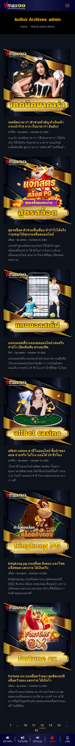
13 (50, 725)
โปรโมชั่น (22, 741)
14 (58, 725)
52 (36, 730)
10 (25, 725)
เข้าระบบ (37, 741)
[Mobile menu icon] (67, 5)
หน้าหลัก (7, 741)
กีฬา (10, 352)
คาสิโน (11, 132)
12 (42, 725)
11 (33, 725)
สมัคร (53, 741)
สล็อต (11, 240)
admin (55, 19)
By (23, 132)
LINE (67, 741)
